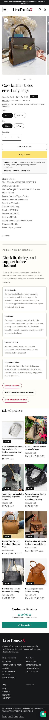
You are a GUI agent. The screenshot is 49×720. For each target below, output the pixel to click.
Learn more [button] (29, 716)
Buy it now (24, 154)
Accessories (32, 662)
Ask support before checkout (19, 392)
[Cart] (45, 9)
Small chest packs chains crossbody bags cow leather (13, 497)
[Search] (40, 9)
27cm (19, 126)
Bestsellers (32, 671)
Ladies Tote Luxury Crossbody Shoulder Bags (11, 544)
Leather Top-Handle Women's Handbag (11, 590)
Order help (26, 171)
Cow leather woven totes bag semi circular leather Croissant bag (12, 449)
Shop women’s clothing (16, 399)
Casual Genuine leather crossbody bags (35, 448)
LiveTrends (22, 9)
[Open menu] (4, 9)
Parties (5, 668)
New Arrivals (32, 668)
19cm (7, 126)
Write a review (24, 624)
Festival (6, 675)
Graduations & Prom (12, 665)
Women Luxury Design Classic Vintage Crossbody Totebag (35, 497)
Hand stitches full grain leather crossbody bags (35, 542)
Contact (6, 698)
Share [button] (7, 235)
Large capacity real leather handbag (34, 590)
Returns (16, 171)
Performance (8, 671)
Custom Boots (9, 678)
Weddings (6, 662)
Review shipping (12, 385)
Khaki (7, 115)
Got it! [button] (41, 714)
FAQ (4, 689)
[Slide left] (19, 80)
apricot (20, 115)
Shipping (5, 100)
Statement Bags (33, 665)
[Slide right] (30, 80)
